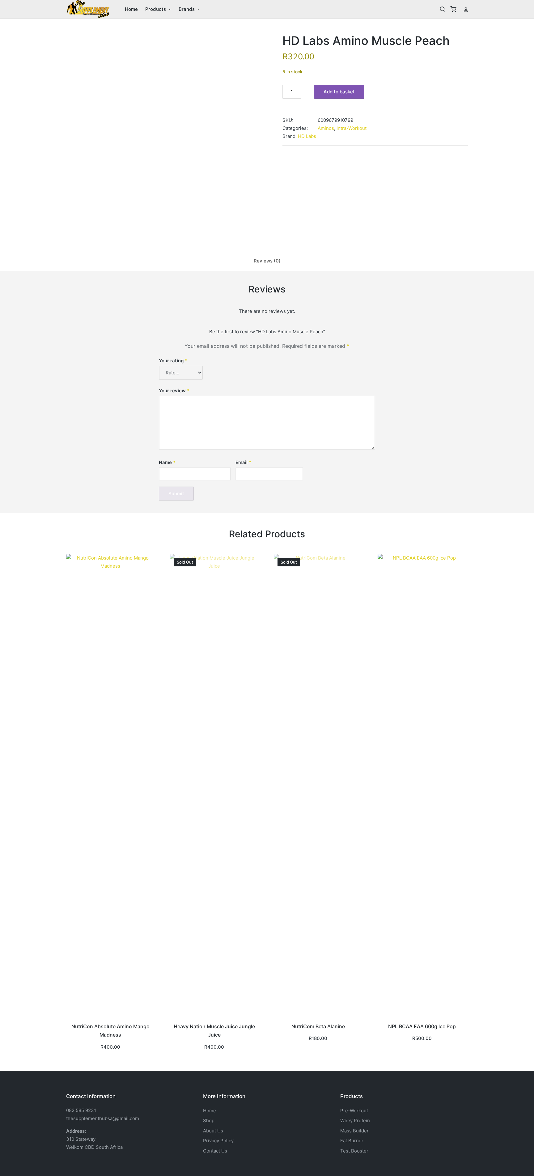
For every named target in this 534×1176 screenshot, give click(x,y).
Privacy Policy (218, 1141)
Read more (214, 1016)
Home (209, 1111)
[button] (466, 9)
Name (167, 462)
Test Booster (354, 1151)
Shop (208, 1120)
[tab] (267, 261)
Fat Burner (351, 1141)
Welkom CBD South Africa (94, 1147)
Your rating (173, 361)
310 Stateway (80, 1139)
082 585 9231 (81, 1110)
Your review (174, 391)
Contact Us (215, 1151)
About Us (213, 1131)
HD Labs (307, 136)
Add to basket (339, 92)
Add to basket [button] (110, 1016)
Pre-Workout (354, 1111)
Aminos (326, 128)
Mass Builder (354, 1131)
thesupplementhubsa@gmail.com (102, 1118)
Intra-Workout (352, 128)
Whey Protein (355, 1120)
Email (243, 462)
